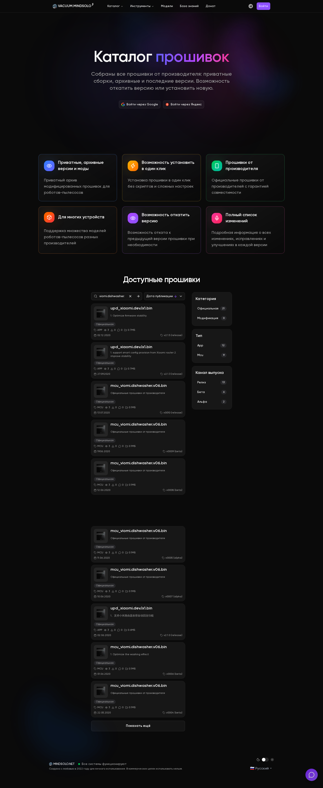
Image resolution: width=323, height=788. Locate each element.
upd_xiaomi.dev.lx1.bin (131, 308)
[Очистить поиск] (130, 296)
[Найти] (138, 296)
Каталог (113, 6)
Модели (167, 6)
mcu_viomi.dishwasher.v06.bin (139, 386)
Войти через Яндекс (186, 104)
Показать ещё (138, 726)
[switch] (265, 760)
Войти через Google (142, 104)
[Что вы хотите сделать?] (311, 775)
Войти (263, 6)
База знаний (189, 6)
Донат (211, 6)
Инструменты (140, 6)
